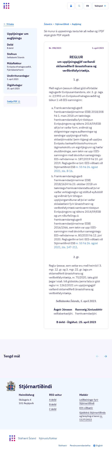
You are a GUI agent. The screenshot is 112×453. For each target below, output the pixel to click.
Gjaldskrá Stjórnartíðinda (92, 412)
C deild (52, 409)
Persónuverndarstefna (80, 445)
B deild (52, 404)
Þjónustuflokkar (48, 438)
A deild (52, 399)
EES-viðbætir (86, 407)
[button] (71, 5)
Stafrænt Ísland (27, 438)
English (99, 445)
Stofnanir (62, 445)
